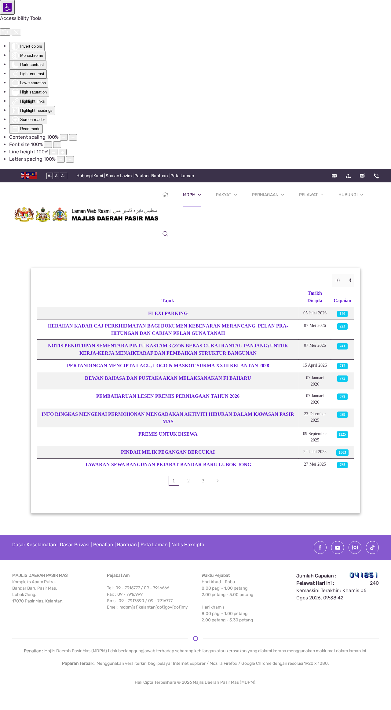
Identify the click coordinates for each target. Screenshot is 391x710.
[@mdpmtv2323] (337, 547)
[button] (165, 233)
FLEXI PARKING (168, 313)
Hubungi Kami (89, 175)
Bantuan (159, 175)
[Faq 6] (334, 175)
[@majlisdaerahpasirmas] (372, 547)
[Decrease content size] (64, 137)
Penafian (103, 544)
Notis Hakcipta (187, 544)
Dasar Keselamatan (34, 544)
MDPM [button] (189, 194)
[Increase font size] (57, 144)
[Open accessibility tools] (7, 7)
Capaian (342, 300)
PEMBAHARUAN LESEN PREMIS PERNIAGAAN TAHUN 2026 (167, 396)
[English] (25, 175)
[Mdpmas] (320, 547)
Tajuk (168, 300)
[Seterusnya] (218, 481)
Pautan (141, 175)
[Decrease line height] (53, 152)
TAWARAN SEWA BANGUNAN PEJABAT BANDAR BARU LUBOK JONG (168, 464)
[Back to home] (87, 214)
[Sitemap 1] (348, 175)
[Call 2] (376, 175)
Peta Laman (182, 175)
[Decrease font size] (48, 144)
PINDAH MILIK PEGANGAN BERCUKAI (168, 452)
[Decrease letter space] (61, 159)
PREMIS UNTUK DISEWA (168, 434)
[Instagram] (355, 547)
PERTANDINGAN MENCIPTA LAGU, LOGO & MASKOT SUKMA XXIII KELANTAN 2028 (168, 365)
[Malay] (33, 175)
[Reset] (5, 32)
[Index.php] (165, 194)
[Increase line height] (63, 152)
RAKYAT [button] (223, 194)
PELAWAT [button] (308, 194)
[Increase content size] (73, 137)
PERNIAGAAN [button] (265, 194)
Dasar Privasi (75, 544)
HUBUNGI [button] (348, 194)
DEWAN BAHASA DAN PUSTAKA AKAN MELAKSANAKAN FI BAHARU (168, 378)
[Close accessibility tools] (16, 32)
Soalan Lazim (119, 175)
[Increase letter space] (70, 159)
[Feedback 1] (362, 175)
